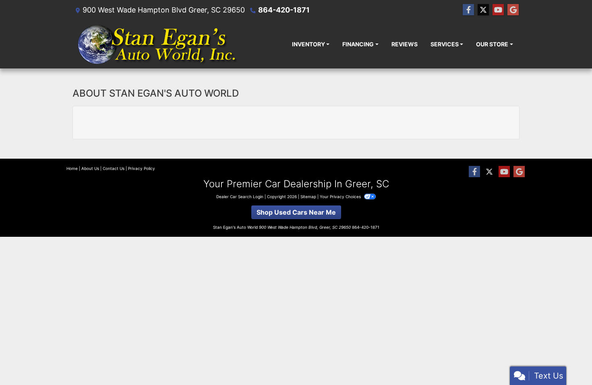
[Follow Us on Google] (513, 10)
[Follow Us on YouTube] (498, 10)
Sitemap (308, 196)
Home (72, 168)
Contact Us (113, 168)
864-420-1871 (284, 10)
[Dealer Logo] (158, 44)
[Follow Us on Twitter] (483, 10)
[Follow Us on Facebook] (468, 10)
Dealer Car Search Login (239, 196)
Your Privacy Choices (341, 196)
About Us (90, 168)
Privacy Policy (141, 168)
